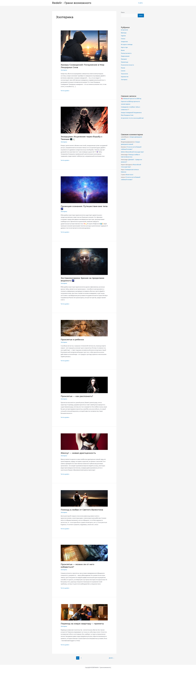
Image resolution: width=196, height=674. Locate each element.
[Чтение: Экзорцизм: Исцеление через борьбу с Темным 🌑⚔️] (84, 120)
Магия (123, 50)
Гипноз (123, 39)
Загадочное (124, 41)
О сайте (140, 3)
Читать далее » (65, 91)
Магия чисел (129, 174)
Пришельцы (124, 62)
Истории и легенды (126, 44)
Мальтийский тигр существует (135, 152)
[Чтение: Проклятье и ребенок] (84, 328)
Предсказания (125, 56)
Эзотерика (64, 70)
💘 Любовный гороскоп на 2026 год (131, 98)
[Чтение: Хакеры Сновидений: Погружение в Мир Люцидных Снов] (84, 46)
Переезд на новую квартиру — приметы (82, 623)
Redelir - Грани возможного (71, 3)
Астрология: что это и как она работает (132, 118)
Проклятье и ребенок (72, 339)
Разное (123, 68)
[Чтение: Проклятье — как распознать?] (84, 385)
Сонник (123, 71)
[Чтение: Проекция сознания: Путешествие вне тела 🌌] (84, 189)
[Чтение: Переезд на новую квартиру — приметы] (84, 612)
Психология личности (127, 65)
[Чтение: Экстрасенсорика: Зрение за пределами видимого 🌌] (84, 261)
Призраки (124, 59)
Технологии (124, 74)
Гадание (123, 36)
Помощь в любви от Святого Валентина (82, 509)
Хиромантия (124, 76)
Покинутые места (126, 53)
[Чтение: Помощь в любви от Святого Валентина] (84, 498)
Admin (122, 152)
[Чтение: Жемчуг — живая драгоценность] (84, 441)
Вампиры (123, 33)
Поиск (123, 12)
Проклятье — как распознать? (77, 396)
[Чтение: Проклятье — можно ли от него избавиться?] (84, 553)
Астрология (124, 30)
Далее (111, 658)
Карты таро (124, 47)
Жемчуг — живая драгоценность (78, 453)
